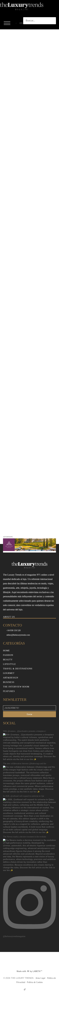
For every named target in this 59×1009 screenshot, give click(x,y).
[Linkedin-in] (34, 989)
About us (9, 617)
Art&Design (10, 678)
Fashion (8, 655)
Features (9, 691)
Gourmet (9, 673)
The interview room (16, 687)
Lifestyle (9, 664)
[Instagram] (30, 989)
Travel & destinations (17, 669)
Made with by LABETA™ (29, 971)
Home (6, 650)
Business (8, 682)
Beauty (8, 660)
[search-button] (26, 27)
